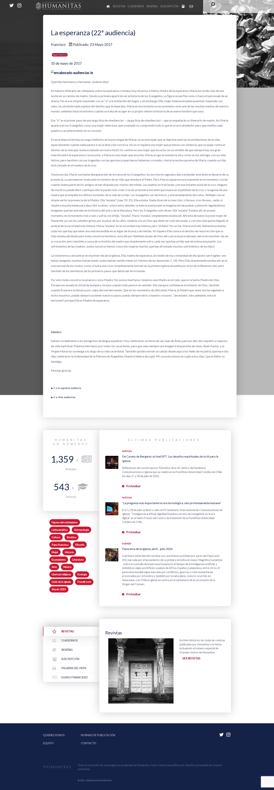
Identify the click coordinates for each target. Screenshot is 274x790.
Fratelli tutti (84, 581)
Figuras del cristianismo (65, 522)
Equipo (48, 743)
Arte (54, 566)
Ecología (82, 574)
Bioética (71, 537)
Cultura (56, 537)
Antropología (81, 529)
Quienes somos (54, 735)
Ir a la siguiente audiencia (67, 388)
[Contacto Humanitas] (191, 6)
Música (67, 566)
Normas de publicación (98, 735)
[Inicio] (108, 6)
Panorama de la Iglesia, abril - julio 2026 (147, 549)
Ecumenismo (59, 559)
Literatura (78, 559)
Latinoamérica (59, 529)
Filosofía (79, 544)
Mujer (55, 552)
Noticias (127, 451)
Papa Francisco (60, 54)
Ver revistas (191, 658)
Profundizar (133, 486)
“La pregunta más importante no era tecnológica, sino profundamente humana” (171, 503)
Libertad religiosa (61, 574)
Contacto (88, 743)
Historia (69, 552)
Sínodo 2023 (59, 589)
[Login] (183, 6)
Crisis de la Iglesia (61, 581)
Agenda (126, 543)
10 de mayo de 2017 (66, 63)
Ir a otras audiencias (64, 397)
